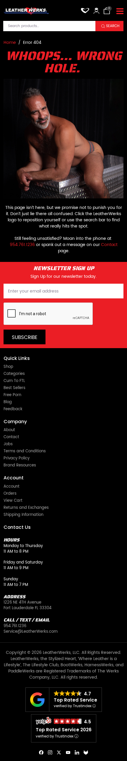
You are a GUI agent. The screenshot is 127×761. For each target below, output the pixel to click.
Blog (8, 402)
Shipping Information (23, 515)
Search (112, 26)
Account (11, 487)
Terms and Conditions (25, 451)
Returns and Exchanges (26, 508)
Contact (109, 245)
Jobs (8, 444)
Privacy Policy (17, 458)
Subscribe (25, 337)
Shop (8, 367)
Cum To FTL (14, 381)
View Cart (13, 501)
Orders (10, 494)
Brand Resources (20, 465)
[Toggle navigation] (119, 11)
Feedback (13, 409)
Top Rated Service (75, 700)
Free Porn (12, 395)
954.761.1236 (22, 245)
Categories (14, 374)
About (9, 430)
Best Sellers (14, 388)
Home (10, 42)
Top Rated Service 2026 (64, 730)
